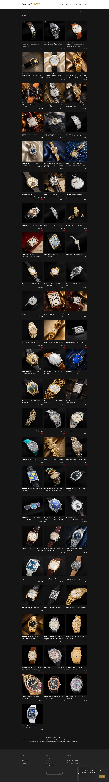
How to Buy (47, 758)
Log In (85, 4)
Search (80, 4)
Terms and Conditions (50, 765)
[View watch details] (32, 31)
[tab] (24, 15)
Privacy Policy (48, 763)
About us (69, 758)
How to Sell (47, 760)
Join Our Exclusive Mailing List (54, 773)
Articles (75, 4)
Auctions (62, 4)
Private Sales (69, 4)
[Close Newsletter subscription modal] (78, 774)
